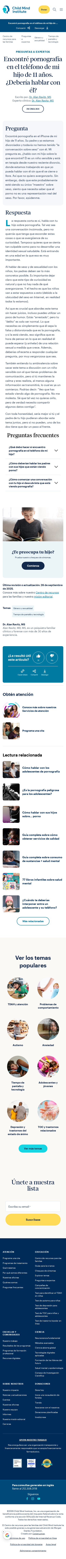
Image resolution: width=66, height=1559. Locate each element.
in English (33, 109)
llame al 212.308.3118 (24, 1488)
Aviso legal (51, 1544)
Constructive (38, 1533)
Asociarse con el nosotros (47, 1407)
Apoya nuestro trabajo (33, 1440)
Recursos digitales (11, 1358)
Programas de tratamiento (15, 1263)
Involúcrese (40, 1417)
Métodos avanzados (44, 1343)
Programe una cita (11, 1258)
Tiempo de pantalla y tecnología (53, 39)
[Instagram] (32, 1498)
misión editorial (43, 596)
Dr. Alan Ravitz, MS (40, 96)
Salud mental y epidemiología (49, 1368)
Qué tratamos (9, 1268)
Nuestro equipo (10, 1409)
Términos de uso (17, 1538)
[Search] (54, 9)
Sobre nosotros (13, 1384)
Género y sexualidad (40, 39)
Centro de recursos (47, 592)
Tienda (38, 1402)
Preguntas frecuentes (13, 1287)
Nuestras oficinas (11, 1277)
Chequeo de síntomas (45, 1270)
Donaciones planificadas (46, 1412)
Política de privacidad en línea (42, 1538)
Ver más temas (33, 1148)
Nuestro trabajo (10, 1341)
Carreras (7, 1424)
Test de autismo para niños (47, 1300)
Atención (8, 1252)
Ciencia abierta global (45, 1347)
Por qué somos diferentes (15, 1273)
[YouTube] (38, 1498)
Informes (7, 1414)
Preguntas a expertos (26, 39)
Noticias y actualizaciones (15, 1395)
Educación (42, 1252)
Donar (44, 9)
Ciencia (39, 1332)
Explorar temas (42, 1275)
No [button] (52, 660)
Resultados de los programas (16, 1345)
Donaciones (42, 1384)
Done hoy (39, 1390)
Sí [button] (38, 660)
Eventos (6, 1399)
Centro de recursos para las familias (9, 39)
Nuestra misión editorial (14, 1419)
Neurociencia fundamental (47, 1338)
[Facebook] (27, 1498)
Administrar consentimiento (33, 1550)
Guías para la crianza (44, 1266)
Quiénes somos (10, 1282)
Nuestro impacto (11, 1390)
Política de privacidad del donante (26, 1544)
